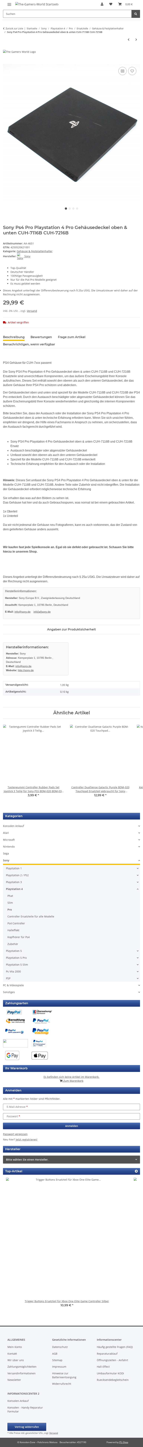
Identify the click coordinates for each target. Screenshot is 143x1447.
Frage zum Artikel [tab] (71, 337)
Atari (6, 833)
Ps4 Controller (16, 923)
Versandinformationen (21, 1373)
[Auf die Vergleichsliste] (122, 71)
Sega (6, 853)
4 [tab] (77, 208)
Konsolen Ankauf (13, 826)
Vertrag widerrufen (27, 1427)
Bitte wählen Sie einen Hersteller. (27, 1159)
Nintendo (9, 846)
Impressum (59, 1366)
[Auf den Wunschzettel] (132, 71)
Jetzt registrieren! (26, 1139)
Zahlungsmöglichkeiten (21, 1366)
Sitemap (57, 1360)
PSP (8, 978)
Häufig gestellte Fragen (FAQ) (115, 1347)
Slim (10, 902)
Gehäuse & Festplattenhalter (35, 251)
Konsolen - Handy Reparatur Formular (25, 1409)
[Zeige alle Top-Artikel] (136, 1171)
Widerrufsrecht (61, 1383)
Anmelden (71, 1126)
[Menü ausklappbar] (9, 3)
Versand (32, 311)
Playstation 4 (14, 889)
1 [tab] (66, 208)
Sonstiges (9, 992)
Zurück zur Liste (14, 28)
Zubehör (12, 944)
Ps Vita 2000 (13, 971)
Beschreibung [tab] (14, 337)
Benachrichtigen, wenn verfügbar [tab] (29, 344)
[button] (102, 4)
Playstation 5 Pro (16, 957)
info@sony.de (23, 611)
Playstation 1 (14, 868)
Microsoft (9, 839)
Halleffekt (13, 930)
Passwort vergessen (15, 1134)
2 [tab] (70, 208)
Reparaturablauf (107, 1353)
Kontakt (12, 1353)
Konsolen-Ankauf (18, 1401)
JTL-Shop (123, 1442)
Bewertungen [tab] (41, 337)
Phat (10, 896)
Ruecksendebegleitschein (113, 1380)
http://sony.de (26, 670)
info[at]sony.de (42, 611)
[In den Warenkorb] (6, 62)
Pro (9, 909)
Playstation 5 (14, 951)
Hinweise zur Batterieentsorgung (64, 1375)
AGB (54, 1353)
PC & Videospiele (13, 985)
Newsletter (14, 1380)
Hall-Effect (103, 1366)
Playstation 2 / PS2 (17, 875)
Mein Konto (14, 1347)
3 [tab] (73, 208)
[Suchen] (135, 14)
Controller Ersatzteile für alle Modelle (30, 916)
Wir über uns (15, 1360)
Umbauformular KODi (110, 1373)
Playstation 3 (14, 882)
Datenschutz (60, 1347)
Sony (6, 860)
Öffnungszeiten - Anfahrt (112, 1360)
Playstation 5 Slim (17, 964)
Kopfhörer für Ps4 (18, 937)
